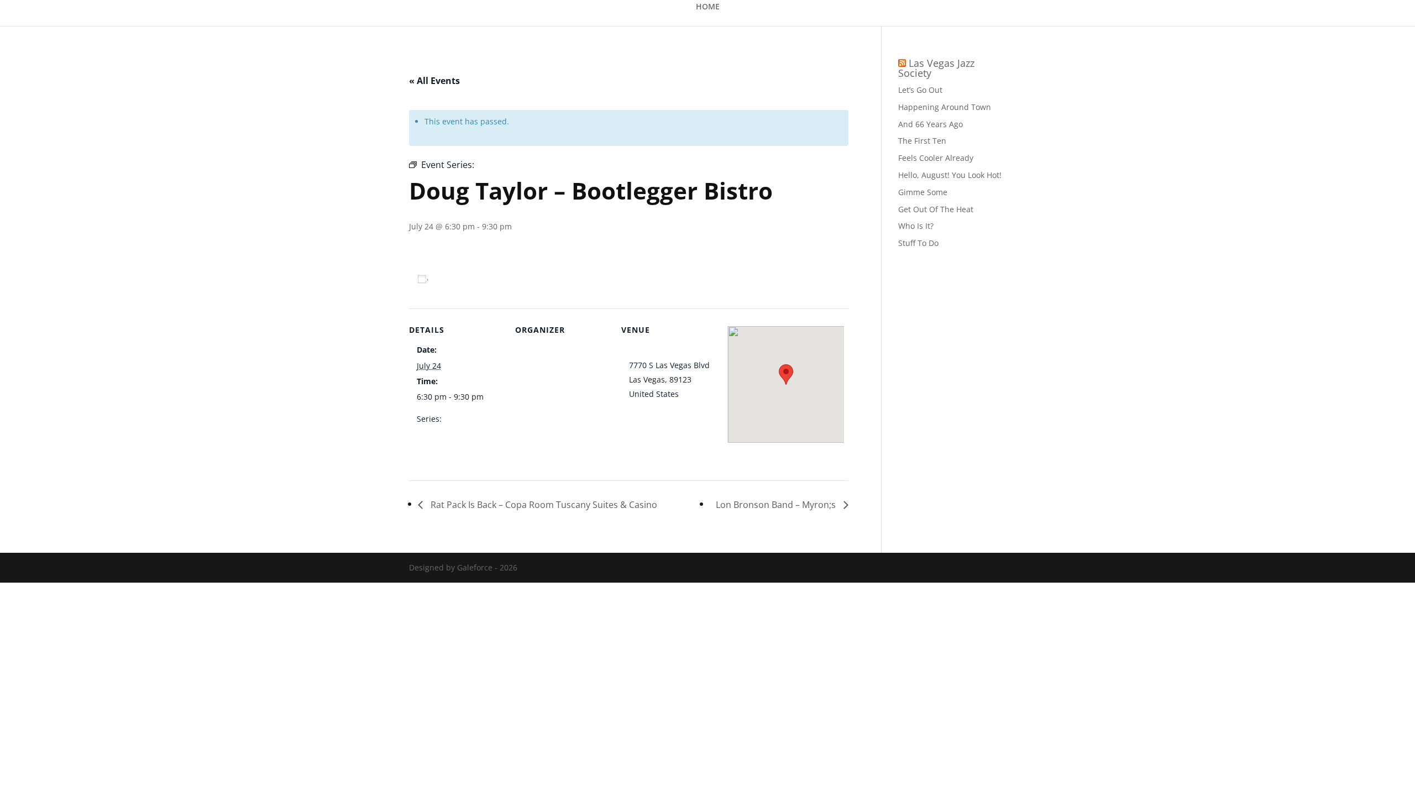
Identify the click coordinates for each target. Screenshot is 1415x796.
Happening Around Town (944, 107)
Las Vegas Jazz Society (936, 68)
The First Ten (922, 140)
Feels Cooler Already (935, 158)
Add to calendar (466, 279)
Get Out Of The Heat (935, 209)
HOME (708, 7)
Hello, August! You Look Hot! (950, 175)
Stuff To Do (918, 243)
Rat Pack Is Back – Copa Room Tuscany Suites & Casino (542, 505)
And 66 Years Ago (930, 124)
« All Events (434, 81)
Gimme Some (922, 192)
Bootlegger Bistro (661, 350)
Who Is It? (916, 226)
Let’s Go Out (920, 90)
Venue (534, 350)
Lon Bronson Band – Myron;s (777, 505)
